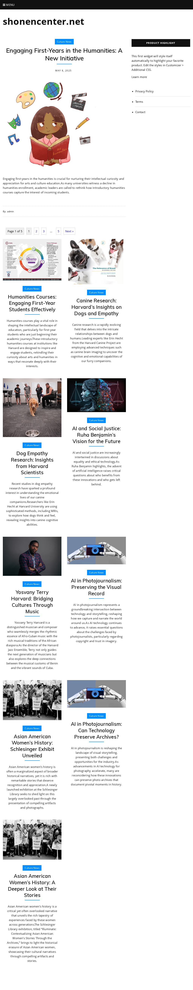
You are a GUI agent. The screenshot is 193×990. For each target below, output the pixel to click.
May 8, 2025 (63, 70)
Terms (139, 101)
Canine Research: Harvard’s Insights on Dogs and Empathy (96, 307)
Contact (140, 112)
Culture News (64, 41)
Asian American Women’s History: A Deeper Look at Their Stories (32, 885)
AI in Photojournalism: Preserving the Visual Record (96, 587)
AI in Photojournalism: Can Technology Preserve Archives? (96, 730)
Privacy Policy (144, 91)
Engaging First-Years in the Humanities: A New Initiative (64, 54)
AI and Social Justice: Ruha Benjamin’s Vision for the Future (96, 434)
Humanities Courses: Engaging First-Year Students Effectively (32, 303)
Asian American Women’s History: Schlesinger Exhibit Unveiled (32, 746)
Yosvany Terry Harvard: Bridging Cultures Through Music (32, 601)
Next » (69, 231)
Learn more (139, 77)
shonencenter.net (43, 21)
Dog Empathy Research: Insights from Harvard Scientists (32, 463)
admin (10, 211)
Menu (10, 5)
